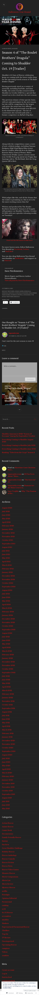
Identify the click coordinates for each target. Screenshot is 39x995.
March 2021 (7, 730)
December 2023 (8, 619)
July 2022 (6, 676)
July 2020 (6, 758)
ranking (5, 905)
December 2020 (8, 740)
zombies (5, 955)
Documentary (7, 834)
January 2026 (7, 529)
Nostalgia (6, 895)
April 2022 (6, 687)
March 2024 (7, 608)
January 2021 (7, 737)
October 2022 (7, 669)
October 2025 (7, 540)
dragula (28, 291)
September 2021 (8, 708)
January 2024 (7, 615)
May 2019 (6, 808)
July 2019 (5, 801)
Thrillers (5, 930)
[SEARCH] (4, 5)
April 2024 (6, 604)
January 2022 (7, 698)
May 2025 (6, 558)
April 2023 (6, 647)
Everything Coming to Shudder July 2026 (18, 445)
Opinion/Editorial (9, 898)
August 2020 (7, 755)
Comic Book (7, 830)
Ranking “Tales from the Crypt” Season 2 (18, 452)
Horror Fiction (8, 862)
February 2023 (8, 655)
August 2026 (7, 508)
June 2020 (6, 762)
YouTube (9, 251)
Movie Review (7, 884)
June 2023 (6, 640)
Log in (4, 974)
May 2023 (6, 644)
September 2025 (8, 544)
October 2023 (7, 626)
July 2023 (6, 637)
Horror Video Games (10, 870)
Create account (8, 970)
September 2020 (8, 751)
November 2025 (8, 536)
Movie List (6, 880)
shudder (15, 48)
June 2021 (6, 719)
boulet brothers (8, 291)
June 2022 (6, 680)
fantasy (5, 841)
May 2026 (6, 519)
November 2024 (8, 579)
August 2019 (7, 798)
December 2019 (8, 783)
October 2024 (7, 583)
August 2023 (7, 633)
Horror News (6, 48)
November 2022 (8, 665)
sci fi (4, 909)
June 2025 (6, 554)
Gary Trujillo (13, 491)
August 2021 (7, 712)
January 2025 (7, 572)
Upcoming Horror (9, 945)
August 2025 (7, 547)
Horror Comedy (8, 859)
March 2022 (7, 690)
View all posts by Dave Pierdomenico (19, 280)
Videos (4, 952)
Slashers (5, 923)
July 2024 (6, 594)
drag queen (20, 291)
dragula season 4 (9, 293)
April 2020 (6, 769)
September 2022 (8, 672)
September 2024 (8, 587)
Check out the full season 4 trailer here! (19, 240)
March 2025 (7, 565)
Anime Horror (8, 827)
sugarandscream (14, 333)
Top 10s (5, 934)
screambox (6, 916)
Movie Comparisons (10, 877)
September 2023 (8, 629)
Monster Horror (8, 873)
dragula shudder (22, 293)
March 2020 (7, 773)
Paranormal (7, 902)
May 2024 (6, 601)
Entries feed (7, 977)
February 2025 (8, 569)
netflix (4, 891)
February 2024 (8, 612)
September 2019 (8, 794)
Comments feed (8, 981)
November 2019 (8, 787)
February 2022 (8, 694)
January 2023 (7, 658)
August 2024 (7, 590)
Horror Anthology (9, 855)
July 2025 (6, 551)
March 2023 (7, 651)
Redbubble (19, 258)
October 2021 (7, 705)
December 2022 (8, 662)
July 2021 (5, 715)
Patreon (8, 260)
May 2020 (6, 766)
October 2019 (7, 791)
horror (14, 295)
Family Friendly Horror (11, 837)
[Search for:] (19, 419)
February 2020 (8, 776)
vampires (6, 948)
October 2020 (7, 748)
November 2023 (8, 622)
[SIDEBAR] (20, 410)
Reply (3, 350)
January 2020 (7, 780)
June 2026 (6, 515)
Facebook (18, 249)
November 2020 (8, 744)
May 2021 (6, 723)
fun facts (5, 844)
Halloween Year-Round (20, 12)
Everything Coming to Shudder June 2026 (19, 449)
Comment (30, 379)
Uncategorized (8, 941)
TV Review (6, 938)
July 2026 (6, 511)
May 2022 (6, 683)
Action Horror (8, 823)
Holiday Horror (8, 852)
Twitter (26, 249)
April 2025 (6, 561)
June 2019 (6, 805)
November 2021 (8, 701)
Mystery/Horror (8, 887)
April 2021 (6, 726)
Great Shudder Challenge (12, 848)
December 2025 (8, 533)
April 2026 (6, 522)
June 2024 (6, 597)
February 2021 (8, 733)
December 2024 (8, 576)
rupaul (20, 295)
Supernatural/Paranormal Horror (15, 927)
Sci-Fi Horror (7, 912)
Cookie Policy (7, 987)
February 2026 (8, 526)
